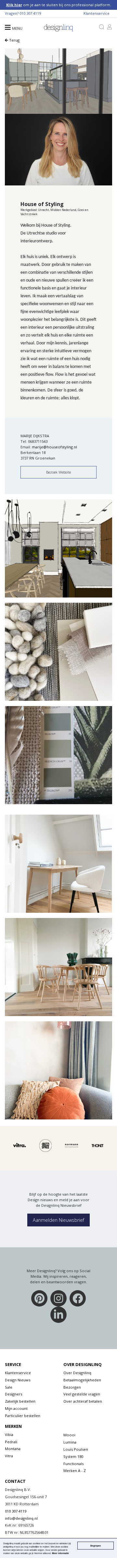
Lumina (69, 1442)
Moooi (69, 1434)
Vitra (9, 1455)
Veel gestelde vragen (81, 1394)
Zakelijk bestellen (20, 1401)
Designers (13, 1394)
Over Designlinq (77, 1372)
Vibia (9, 1434)
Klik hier (14, 4)
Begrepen (95, 1545)
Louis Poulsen (75, 1449)
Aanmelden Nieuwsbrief (58, 1220)
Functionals (73, 1463)
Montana (12, 1448)
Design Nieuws (17, 1379)
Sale (8, 1387)
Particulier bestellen (22, 1415)
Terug (14, 40)
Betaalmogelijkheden (82, 1379)
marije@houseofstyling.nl (54, 446)
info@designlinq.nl (21, 1518)
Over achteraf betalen (82, 1401)
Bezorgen (72, 1387)
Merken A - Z (74, 1470)
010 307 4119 (30, 13)
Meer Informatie (60, 1553)
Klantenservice (97, 13)
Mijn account (16, 1408)
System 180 (73, 1456)
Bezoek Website (58, 472)
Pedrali (11, 1441)
